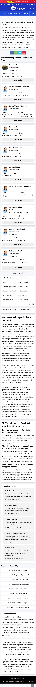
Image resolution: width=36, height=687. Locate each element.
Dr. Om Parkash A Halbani (19, 87)
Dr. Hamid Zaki (14, 167)
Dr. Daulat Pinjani (15, 207)
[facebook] (27, 4)
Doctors (17, 13)
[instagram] (24, 52)
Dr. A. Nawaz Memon (17, 148)
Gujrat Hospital (15, 617)
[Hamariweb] (18, 8)
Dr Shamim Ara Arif (16, 251)
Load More (17, 273)
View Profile (18, 80)
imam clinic (6, 617)
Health (10, 13)
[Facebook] (12, 52)
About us (5, 681)
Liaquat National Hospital (10, 622)
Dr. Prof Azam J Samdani (18, 106)
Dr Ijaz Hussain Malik (8, 630)
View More (29, 304)
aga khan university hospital (11, 627)
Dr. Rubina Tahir (21, 630)
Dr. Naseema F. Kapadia (25, 620)
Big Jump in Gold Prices (19, 1)
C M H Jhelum (6, 635)
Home (3, 13)
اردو (32, 8)
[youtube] (32, 4)
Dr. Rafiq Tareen (15, 127)
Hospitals (25, 13)
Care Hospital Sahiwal (9, 620)
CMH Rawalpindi (27, 627)
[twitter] (34, 4)
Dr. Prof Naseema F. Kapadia (20, 186)
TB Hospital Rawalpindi (9, 633)
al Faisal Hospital (23, 633)
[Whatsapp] (16, 52)
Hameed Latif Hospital (26, 622)
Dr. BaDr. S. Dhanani (16, 65)
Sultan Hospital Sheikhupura (11, 625)
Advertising (20, 681)
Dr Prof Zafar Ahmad (17, 229)
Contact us (12, 681)
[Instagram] (29, 4)
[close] (35, 2)
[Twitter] (20, 52)
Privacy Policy (30, 681)
